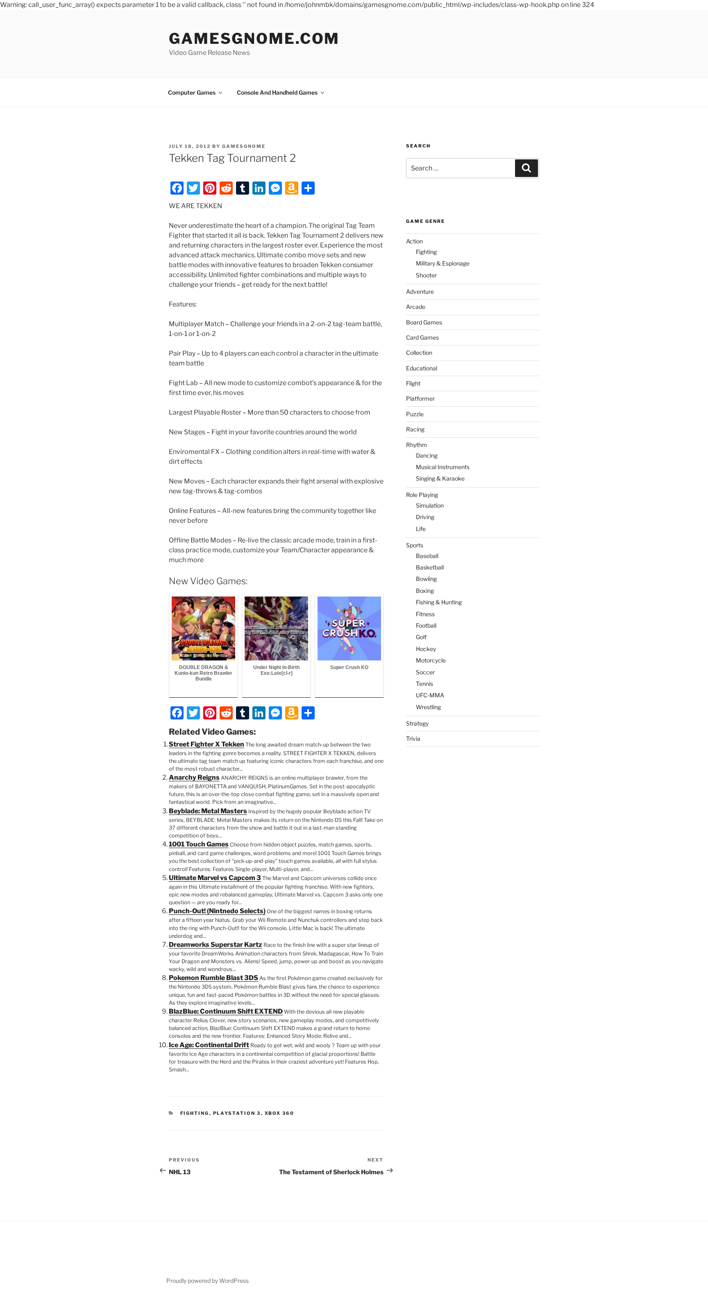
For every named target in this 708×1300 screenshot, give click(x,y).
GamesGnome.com (254, 38)
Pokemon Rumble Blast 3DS (213, 978)
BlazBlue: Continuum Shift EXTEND (226, 1011)
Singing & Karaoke (440, 478)
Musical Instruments (443, 466)
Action (414, 241)
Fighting (194, 1113)
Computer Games (192, 92)
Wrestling (428, 706)
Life (421, 528)
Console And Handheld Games (277, 92)
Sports (414, 545)
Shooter (426, 275)
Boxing (425, 590)
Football (426, 625)
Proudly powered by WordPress (207, 1280)
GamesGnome (244, 146)
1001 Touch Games (199, 844)
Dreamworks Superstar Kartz (215, 944)
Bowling (426, 578)
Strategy (417, 723)
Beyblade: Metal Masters (208, 811)
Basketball (430, 567)
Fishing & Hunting (439, 602)
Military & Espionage (443, 263)
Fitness (425, 613)
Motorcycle (431, 660)
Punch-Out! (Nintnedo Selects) (217, 911)
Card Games (422, 337)
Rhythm (416, 444)
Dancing (427, 455)
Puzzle (415, 414)
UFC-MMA (430, 695)
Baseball (427, 555)
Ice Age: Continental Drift (209, 1045)
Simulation (430, 505)
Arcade (415, 306)
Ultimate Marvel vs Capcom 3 (215, 878)
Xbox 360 (280, 1113)
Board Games (424, 322)
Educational (421, 368)
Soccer (425, 672)
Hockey (426, 648)
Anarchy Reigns (194, 777)
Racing (415, 429)
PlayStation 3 (237, 1113)
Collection (419, 352)
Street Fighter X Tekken (206, 744)
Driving (425, 516)
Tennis (424, 683)
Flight (413, 383)
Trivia (413, 738)
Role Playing (422, 494)
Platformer (420, 398)
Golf (421, 636)
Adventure (420, 291)
